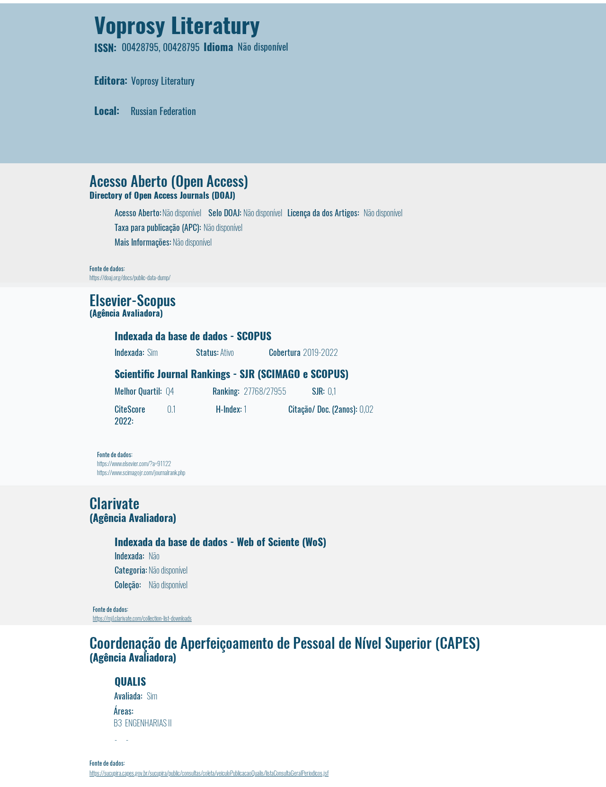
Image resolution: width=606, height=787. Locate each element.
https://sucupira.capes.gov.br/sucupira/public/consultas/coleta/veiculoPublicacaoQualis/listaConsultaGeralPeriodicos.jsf (209, 773)
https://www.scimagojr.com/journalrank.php (141, 472)
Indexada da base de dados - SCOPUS (193, 335)
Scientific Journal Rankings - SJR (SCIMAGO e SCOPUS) (231, 373)
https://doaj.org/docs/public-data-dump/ (129, 277)
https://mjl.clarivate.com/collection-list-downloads (142, 618)
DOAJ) (224, 195)
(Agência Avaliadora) (126, 313)
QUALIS (130, 681)
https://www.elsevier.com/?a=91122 (134, 463)
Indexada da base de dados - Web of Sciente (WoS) (220, 541)
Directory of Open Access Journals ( (151, 195)
